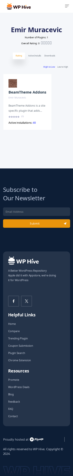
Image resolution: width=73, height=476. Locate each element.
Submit (35, 223)
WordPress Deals (19, 387)
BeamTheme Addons (27, 92)
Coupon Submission (20, 346)
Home (12, 324)
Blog (11, 394)
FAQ (10, 409)
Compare (14, 331)
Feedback (14, 401)
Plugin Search (16, 353)
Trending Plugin (18, 338)
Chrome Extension (19, 360)
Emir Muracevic (17, 97)
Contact (13, 416)
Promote (13, 380)
